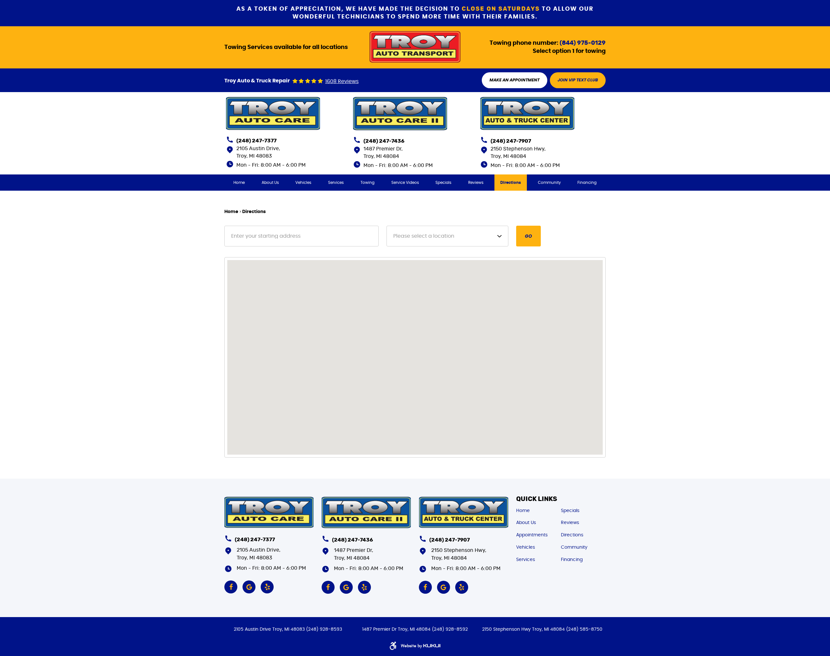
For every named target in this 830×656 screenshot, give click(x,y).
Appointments (532, 535)
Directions (510, 183)
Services (336, 183)
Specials (443, 183)
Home (239, 183)
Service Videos (405, 183)
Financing (587, 183)
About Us (270, 183)
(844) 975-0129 (583, 43)
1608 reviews (342, 81)
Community (549, 183)
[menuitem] (239, 182)
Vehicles (303, 183)
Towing (367, 183)
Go (528, 236)
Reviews (475, 183)
